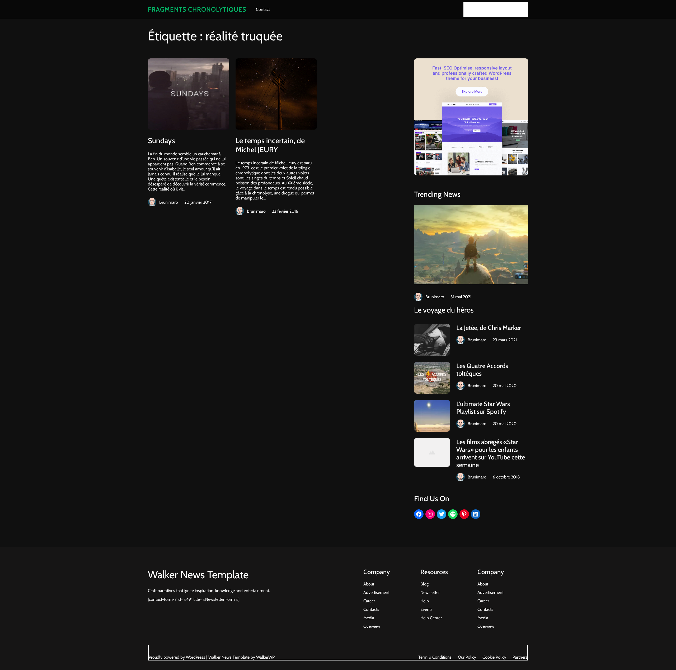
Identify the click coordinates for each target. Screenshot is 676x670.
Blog (424, 584)
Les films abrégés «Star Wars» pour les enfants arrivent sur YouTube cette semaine (490, 453)
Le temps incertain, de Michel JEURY (270, 145)
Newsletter (430, 592)
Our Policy (467, 657)
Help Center (431, 617)
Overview (371, 626)
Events (426, 609)
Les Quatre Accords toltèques (482, 369)
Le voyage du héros (444, 309)
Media (368, 617)
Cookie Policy (494, 657)
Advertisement (376, 592)
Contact (263, 9)
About (368, 584)
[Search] (522, 9)
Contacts (371, 609)
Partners (520, 657)
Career (369, 600)
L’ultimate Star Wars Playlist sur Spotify (483, 407)
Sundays (161, 140)
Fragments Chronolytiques (197, 9)
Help (424, 600)
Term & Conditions (435, 657)
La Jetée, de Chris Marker (488, 328)
